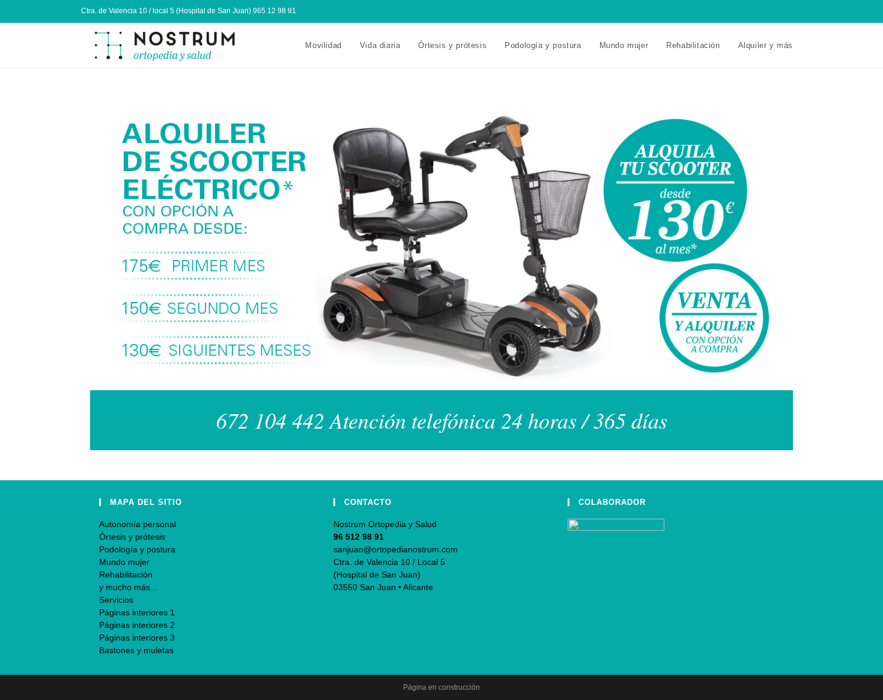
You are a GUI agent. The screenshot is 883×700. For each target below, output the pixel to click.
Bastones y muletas (136, 650)
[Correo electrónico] (797, 11)
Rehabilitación (126, 574)
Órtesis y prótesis (132, 537)
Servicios (116, 600)
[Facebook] (771, 11)
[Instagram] (785, 11)
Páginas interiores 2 (137, 625)
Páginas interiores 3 (137, 637)
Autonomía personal (137, 524)
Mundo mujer (124, 562)
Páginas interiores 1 (137, 612)
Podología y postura (137, 549)
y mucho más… (129, 587)
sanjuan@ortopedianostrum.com (395, 549)
